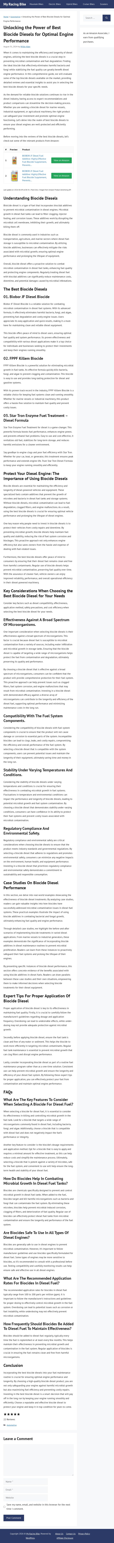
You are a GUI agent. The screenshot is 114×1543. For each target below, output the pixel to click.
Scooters (104, 4)
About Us (59, 1533)
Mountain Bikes (36, 4)
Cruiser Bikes (89, 4)
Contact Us (70, 1533)
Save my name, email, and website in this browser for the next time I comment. (38, 1506)
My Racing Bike (14, 4)
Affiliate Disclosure (65, 1538)
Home (5, 16)
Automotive (15, 16)
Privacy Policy (84, 1533)
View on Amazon (61, 160)
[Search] (107, 18)
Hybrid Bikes (71, 4)
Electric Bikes (55, 4)
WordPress (30, 1538)
